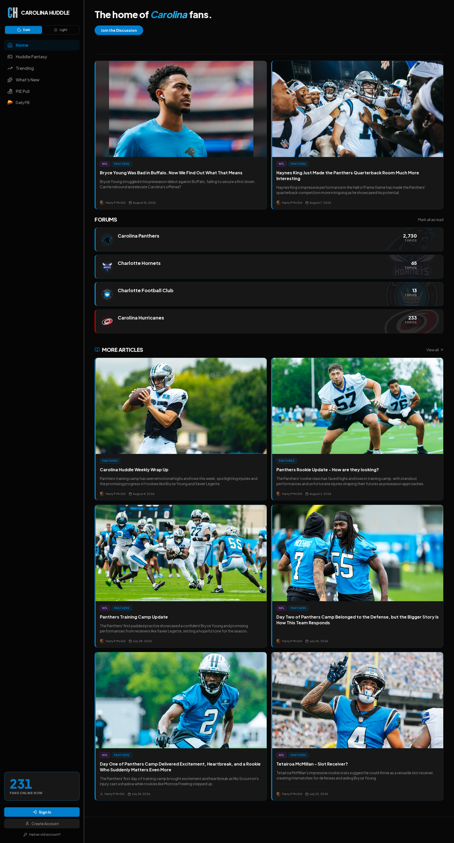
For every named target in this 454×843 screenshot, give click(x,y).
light (64, 30)
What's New (27, 79)
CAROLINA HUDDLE (45, 12)
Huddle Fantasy (31, 56)
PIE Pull (23, 91)
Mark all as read (430, 219)
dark (26, 30)
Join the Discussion (119, 30)
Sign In (45, 812)
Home (22, 45)
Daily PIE (23, 102)
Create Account (45, 823)
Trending (25, 68)
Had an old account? (45, 834)
